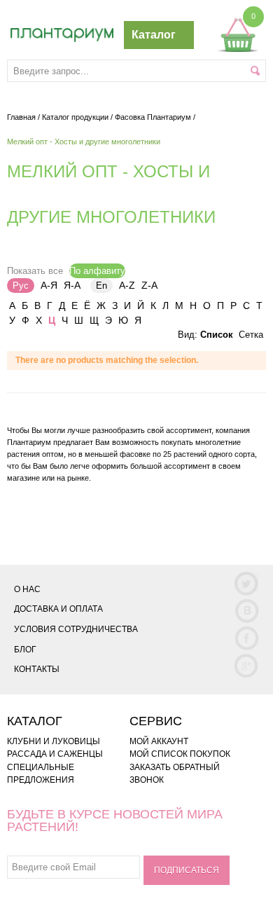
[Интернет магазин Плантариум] (62, 35)
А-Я (49, 285)
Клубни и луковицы (53, 741)
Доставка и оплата (58, 609)
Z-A (149, 285)
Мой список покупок (180, 754)
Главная (21, 117)
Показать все (35, 271)
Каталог (154, 35)
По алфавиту (97, 271)
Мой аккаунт (159, 741)
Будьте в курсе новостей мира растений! (115, 820)
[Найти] (255, 70)
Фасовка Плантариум (153, 117)
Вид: (187, 334)
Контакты (36, 669)
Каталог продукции (75, 117)
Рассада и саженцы (55, 754)
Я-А (72, 285)
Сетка (251, 334)
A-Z (127, 285)
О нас (27, 589)
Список (216, 334)
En (101, 285)
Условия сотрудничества (76, 629)
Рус (21, 285)
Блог (25, 649)
